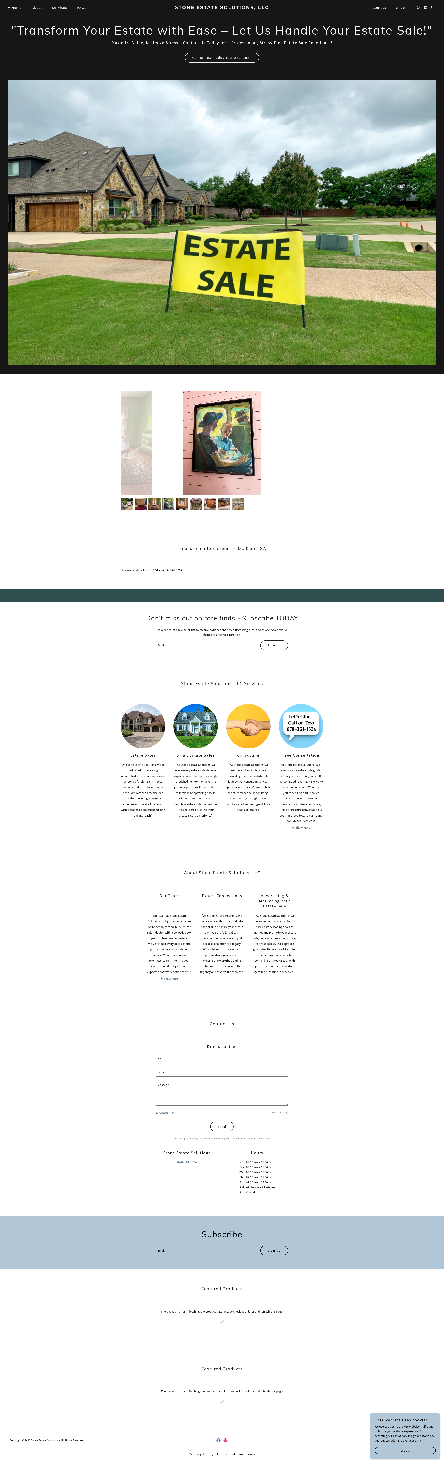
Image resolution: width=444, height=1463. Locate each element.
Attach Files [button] (166, 1113)
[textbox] (206, 645)
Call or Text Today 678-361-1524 (222, 58)
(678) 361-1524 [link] (187, 1162)
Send (221, 1127)
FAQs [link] (81, 8)
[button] (432, 7)
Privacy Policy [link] (234, 1138)
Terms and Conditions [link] (236, 1454)
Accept (405, 1450)
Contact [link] (379, 8)
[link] (222, 8)
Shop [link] (400, 8)
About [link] (37, 8)
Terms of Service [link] (255, 1138)
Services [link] (59, 8)
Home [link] (16, 8)
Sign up (274, 645)
